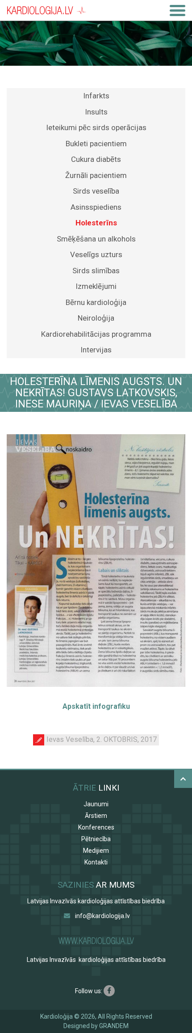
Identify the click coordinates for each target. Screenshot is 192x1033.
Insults (96, 111)
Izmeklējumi (96, 286)
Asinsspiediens (96, 207)
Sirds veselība (96, 190)
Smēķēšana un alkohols (96, 238)
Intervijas (96, 349)
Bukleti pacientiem (96, 143)
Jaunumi (96, 804)
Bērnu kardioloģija (96, 302)
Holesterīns (96, 222)
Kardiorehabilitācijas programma (96, 334)
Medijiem (96, 850)
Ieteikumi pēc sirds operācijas (96, 127)
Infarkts (96, 95)
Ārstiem (96, 815)
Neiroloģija (96, 317)
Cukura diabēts (96, 159)
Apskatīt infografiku (96, 706)
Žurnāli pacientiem (96, 175)
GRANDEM (114, 1025)
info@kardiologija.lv (102, 915)
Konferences (96, 827)
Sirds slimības (96, 270)
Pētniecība (96, 838)
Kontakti (96, 862)
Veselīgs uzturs (96, 254)
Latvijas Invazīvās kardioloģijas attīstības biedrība (96, 901)
